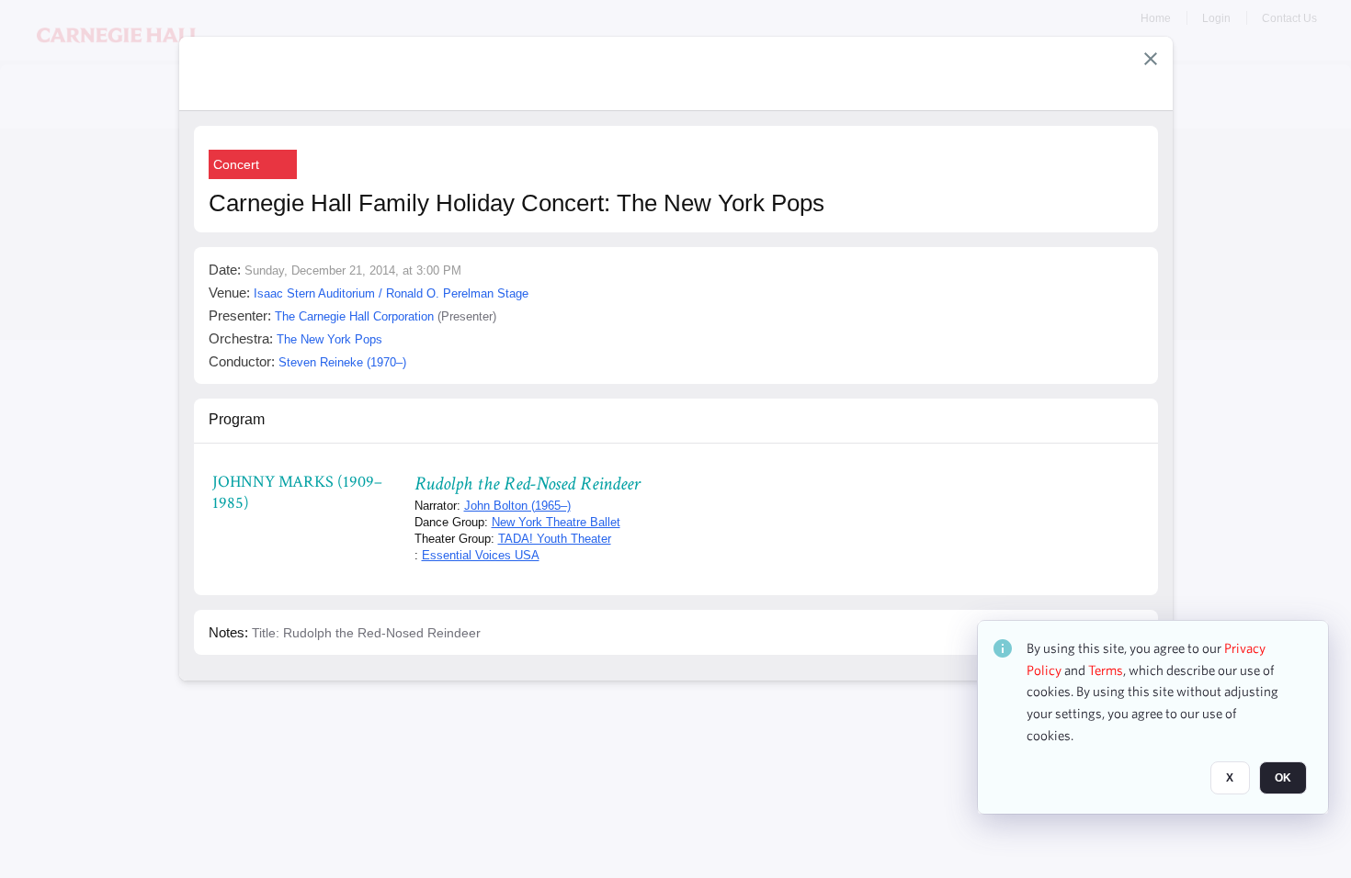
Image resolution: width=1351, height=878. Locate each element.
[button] (1151, 59)
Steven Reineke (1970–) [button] (342, 362)
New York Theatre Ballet (556, 522)
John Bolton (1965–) (517, 505)
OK (1283, 777)
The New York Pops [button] (329, 339)
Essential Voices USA (480, 555)
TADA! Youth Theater (554, 539)
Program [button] (237, 419)
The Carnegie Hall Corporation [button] (354, 316)
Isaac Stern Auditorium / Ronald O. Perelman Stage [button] (391, 293)
